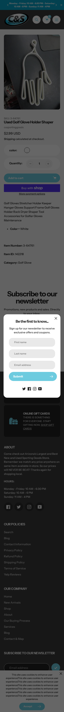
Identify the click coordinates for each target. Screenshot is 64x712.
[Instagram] (34, 388)
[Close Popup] (56, 318)
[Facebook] (29, 388)
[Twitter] (24, 388)
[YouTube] (40, 388)
